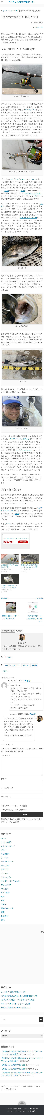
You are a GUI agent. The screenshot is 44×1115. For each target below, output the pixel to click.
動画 (2, 897)
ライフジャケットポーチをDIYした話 (15, 1004)
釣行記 (5, 671)
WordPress (17, 1108)
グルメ (3, 850)
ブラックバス (6, 885)
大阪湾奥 (34, 665)
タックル (4, 873)
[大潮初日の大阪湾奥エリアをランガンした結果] (10, 579)
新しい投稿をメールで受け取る (15, 810)
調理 (2, 912)
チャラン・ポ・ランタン (10, 881)
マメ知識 (4, 889)
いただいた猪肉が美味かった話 (13, 992)
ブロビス (25, 665)
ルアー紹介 (5, 893)
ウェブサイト (6, 797)
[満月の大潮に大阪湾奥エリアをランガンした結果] (30, 559)
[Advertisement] (22, 955)
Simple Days (34, 1108)
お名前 (3, 779)
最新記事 (19, 631)
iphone (3, 838)
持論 (2, 900)
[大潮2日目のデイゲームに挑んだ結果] (10, 559)
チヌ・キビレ (6, 877)
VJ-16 (34, 179)
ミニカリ (26, 439)
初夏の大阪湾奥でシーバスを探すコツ (15, 1007)
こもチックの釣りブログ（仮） (22, 2)
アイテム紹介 (6, 842)
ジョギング (5, 865)
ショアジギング (7, 862)
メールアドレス (7, 788)
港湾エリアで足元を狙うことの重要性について (19, 996)
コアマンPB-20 (15, 439)
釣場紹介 (4, 916)
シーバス (8, 657)
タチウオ (4, 869)
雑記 (2, 920)
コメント (5, 755)
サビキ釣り (5, 854)
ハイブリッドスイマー (18, 179)
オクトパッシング (8, 846)
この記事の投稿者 (8, 631)
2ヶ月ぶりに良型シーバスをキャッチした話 (17, 1000)
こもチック (38, 27)
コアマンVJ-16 (30, 110)
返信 (28, 681)
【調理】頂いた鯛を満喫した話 (13, 1065)
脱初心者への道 (7, 908)
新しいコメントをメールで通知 (15, 806)
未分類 (3, 904)
